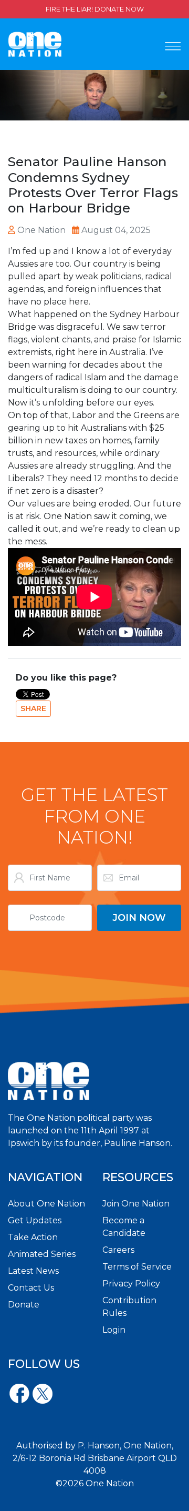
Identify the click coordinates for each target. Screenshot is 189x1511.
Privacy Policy (131, 1284)
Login (113, 1330)
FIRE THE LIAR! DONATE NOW (95, 9)
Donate (23, 1305)
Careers (118, 1250)
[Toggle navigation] (173, 46)
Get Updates (34, 1220)
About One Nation (46, 1204)
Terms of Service (137, 1267)
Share (33, 708)
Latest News (33, 1271)
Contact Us (31, 1288)
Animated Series (42, 1254)
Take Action (33, 1237)
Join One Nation (136, 1204)
